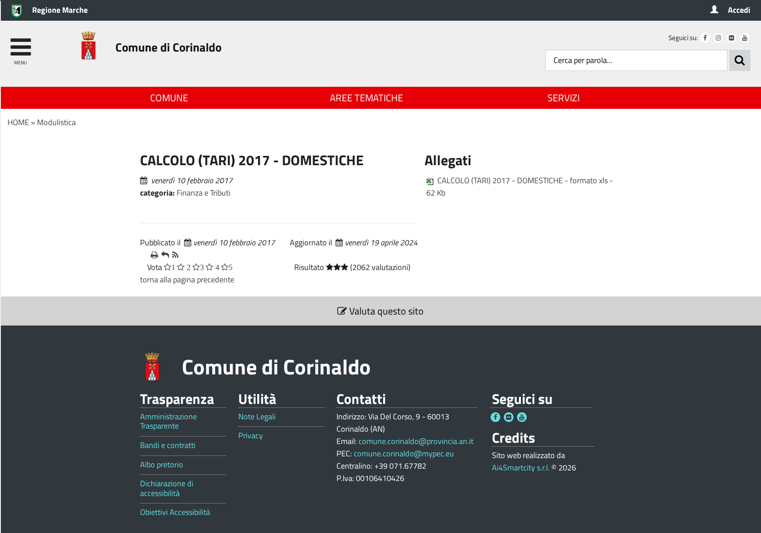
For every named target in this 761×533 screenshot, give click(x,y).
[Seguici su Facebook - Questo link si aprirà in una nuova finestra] (705, 38)
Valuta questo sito (385, 311)
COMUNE (169, 98)
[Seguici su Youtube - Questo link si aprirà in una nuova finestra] (745, 38)
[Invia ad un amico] (163, 255)
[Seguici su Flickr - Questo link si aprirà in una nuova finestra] (731, 38)
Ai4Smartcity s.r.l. (521, 468)
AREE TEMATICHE (366, 98)
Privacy (250, 435)
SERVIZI (563, 98)
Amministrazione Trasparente (168, 421)
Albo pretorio (161, 465)
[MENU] (20, 43)
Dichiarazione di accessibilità (166, 488)
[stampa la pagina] (152, 255)
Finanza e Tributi (203, 193)
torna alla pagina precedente (187, 279)
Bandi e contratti (168, 445)
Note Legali (257, 417)
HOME (18, 122)
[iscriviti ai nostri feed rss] (174, 255)
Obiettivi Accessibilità (175, 512)
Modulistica (56, 122)
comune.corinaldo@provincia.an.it (415, 441)
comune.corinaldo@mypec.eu (404, 453)
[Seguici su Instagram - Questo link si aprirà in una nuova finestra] (718, 38)
